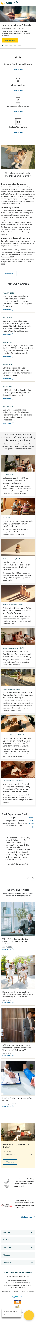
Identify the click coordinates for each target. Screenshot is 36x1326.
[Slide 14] (19, 45)
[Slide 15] (20, 45)
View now (10, 1162)
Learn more (8, 273)
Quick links (7, 1232)
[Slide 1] (2, 45)
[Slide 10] (14, 45)
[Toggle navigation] (32, 3)
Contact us (7, 1263)
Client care (7, 1247)
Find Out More (17, 70)
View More (7, 310)
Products (6, 1240)
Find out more (10, 40)
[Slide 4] (6, 45)
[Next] (33, 878)
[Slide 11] (15, 45)
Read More (6, 949)
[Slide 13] (18, 45)
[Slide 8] (11, 45)
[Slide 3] (5, 45)
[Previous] (28, 878)
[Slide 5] (7, 45)
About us (6, 1255)
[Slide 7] (10, 45)
